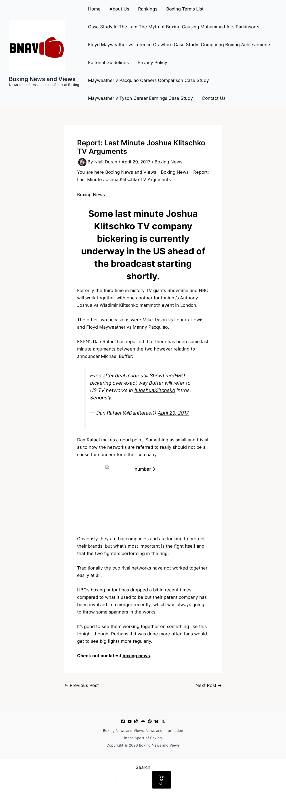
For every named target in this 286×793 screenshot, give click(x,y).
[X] (163, 721)
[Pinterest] (150, 721)
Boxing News (168, 162)
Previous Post (81, 685)
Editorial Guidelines (108, 62)
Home (94, 9)
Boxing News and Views (42, 78)
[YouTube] (130, 721)
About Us (119, 9)
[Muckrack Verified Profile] (136, 721)
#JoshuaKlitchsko (154, 390)
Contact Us (213, 98)
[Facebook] (123, 721)
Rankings (147, 9)
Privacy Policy (152, 62)
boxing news (136, 655)
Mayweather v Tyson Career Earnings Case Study (140, 98)
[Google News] (143, 721)
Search (143, 767)
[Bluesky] (156, 721)
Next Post (209, 685)
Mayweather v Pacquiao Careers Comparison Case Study (148, 80)
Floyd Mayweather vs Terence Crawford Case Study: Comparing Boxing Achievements (179, 44)
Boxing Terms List (185, 9)
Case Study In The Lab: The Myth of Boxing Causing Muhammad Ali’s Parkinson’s (173, 26)
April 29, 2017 (173, 413)
